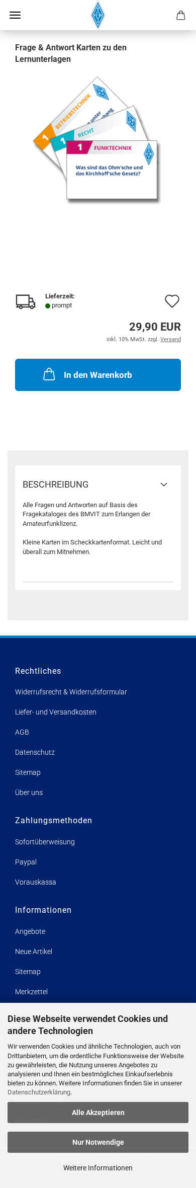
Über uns (29, 792)
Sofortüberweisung (45, 842)
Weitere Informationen (98, 1168)
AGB (22, 732)
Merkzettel (31, 992)
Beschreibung (55, 484)
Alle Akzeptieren (98, 1112)
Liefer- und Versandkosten (55, 712)
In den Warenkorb (98, 375)
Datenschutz (35, 752)
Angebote (30, 931)
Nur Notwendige (98, 1142)
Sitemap (28, 772)
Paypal (26, 862)
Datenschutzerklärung (39, 1092)
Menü (15, 15)
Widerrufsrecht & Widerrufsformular (71, 692)
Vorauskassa (35, 882)
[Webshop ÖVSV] (98, 15)
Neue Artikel (33, 951)
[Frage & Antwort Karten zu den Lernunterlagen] (98, 140)
